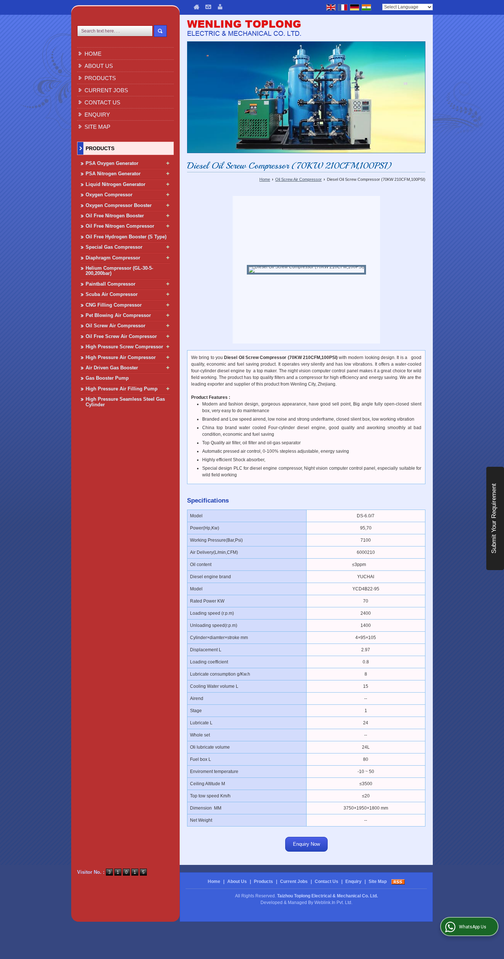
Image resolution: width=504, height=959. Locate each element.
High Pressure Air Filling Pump (122, 388)
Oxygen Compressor (109, 194)
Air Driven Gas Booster (112, 367)
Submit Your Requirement (493, 518)
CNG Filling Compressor (114, 305)
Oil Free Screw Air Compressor (121, 336)
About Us (98, 66)
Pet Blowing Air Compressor (118, 315)
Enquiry (97, 114)
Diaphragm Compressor (113, 258)
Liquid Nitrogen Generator (115, 184)
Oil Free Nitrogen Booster (115, 215)
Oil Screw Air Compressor (115, 325)
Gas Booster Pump (107, 378)
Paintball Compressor (110, 284)
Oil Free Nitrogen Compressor (120, 226)
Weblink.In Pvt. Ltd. (333, 902)
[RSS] (398, 881)
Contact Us (102, 102)
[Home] (196, 7)
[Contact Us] (208, 7)
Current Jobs (106, 90)
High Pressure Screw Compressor (124, 346)
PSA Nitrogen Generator (113, 173)
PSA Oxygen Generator (112, 163)
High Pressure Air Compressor (121, 357)
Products (100, 78)
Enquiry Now (306, 844)
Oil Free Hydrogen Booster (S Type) (126, 236)
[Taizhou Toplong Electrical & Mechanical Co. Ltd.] (244, 29)
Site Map (97, 127)
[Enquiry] (220, 7)
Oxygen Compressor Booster (119, 205)
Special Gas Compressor (114, 247)
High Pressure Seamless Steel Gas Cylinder (125, 401)
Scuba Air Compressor (112, 294)
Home (92, 54)
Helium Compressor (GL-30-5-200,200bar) (119, 270)
